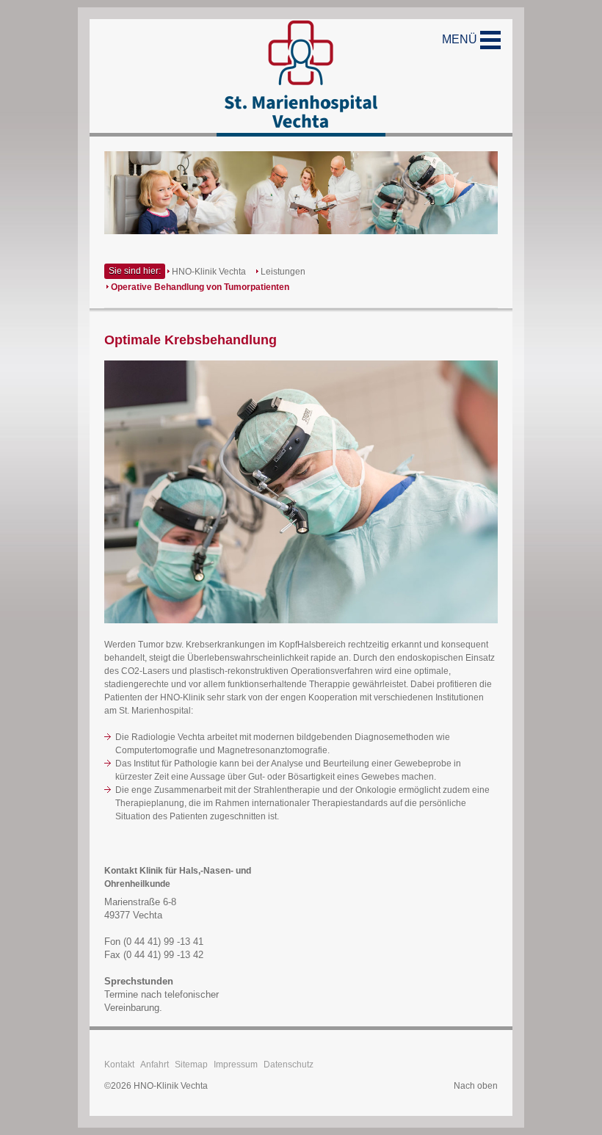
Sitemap (191, 1064)
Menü (461, 39)
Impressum (236, 1064)
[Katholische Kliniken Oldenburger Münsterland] (301, 78)
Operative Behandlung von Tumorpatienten (200, 287)
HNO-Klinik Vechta (209, 271)
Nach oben (476, 1086)
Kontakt (119, 1064)
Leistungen (283, 271)
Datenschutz (288, 1064)
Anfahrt (154, 1064)
